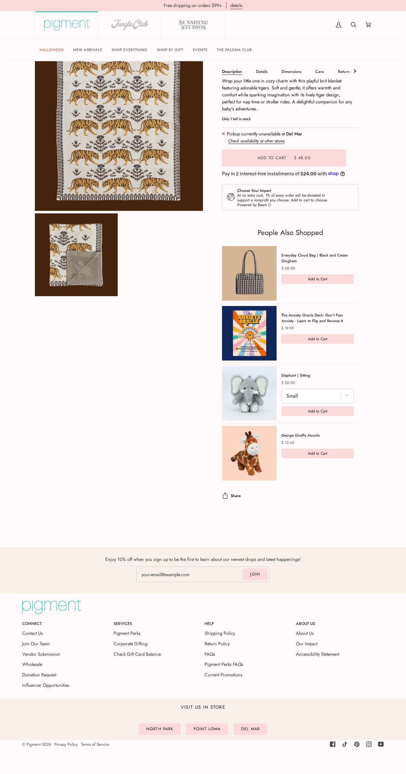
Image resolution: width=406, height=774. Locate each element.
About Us (305, 633)
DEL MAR (250, 729)
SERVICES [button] (123, 624)
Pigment (34, 744)
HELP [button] (209, 624)
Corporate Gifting (130, 643)
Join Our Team (35, 643)
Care (319, 71)
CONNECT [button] (32, 624)
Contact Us (32, 633)
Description (232, 71)
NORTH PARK (159, 729)
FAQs (210, 654)
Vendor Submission (41, 654)
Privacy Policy (66, 744)
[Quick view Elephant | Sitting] (249, 393)
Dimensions (291, 71)
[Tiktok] (345, 744)
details (236, 5)
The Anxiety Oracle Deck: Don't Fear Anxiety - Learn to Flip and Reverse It (312, 318)
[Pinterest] (357, 744)
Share (236, 496)
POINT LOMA (206, 729)
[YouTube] (381, 744)
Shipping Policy (220, 633)
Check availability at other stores (256, 141)
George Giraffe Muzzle (300, 435)
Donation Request (39, 674)
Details (261, 71)
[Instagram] (369, 744)
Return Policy (349, 71)
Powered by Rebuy (290, 488)
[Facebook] (333, 744)
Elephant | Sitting (295, 375)
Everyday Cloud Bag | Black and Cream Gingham (314, 258)
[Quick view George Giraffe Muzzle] (249, 453)
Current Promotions (223, 674)
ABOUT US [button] (305, 624)
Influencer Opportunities (45, 685)
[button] (130, 50)
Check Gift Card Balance (137, 654)
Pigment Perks (127, 633)
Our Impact (307, 643)
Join (255, 574)
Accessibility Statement (317, 654)
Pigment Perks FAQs (224, 664)
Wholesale (32, 664)
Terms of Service (95, 744)
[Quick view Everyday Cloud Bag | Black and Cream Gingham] (249, 273)
